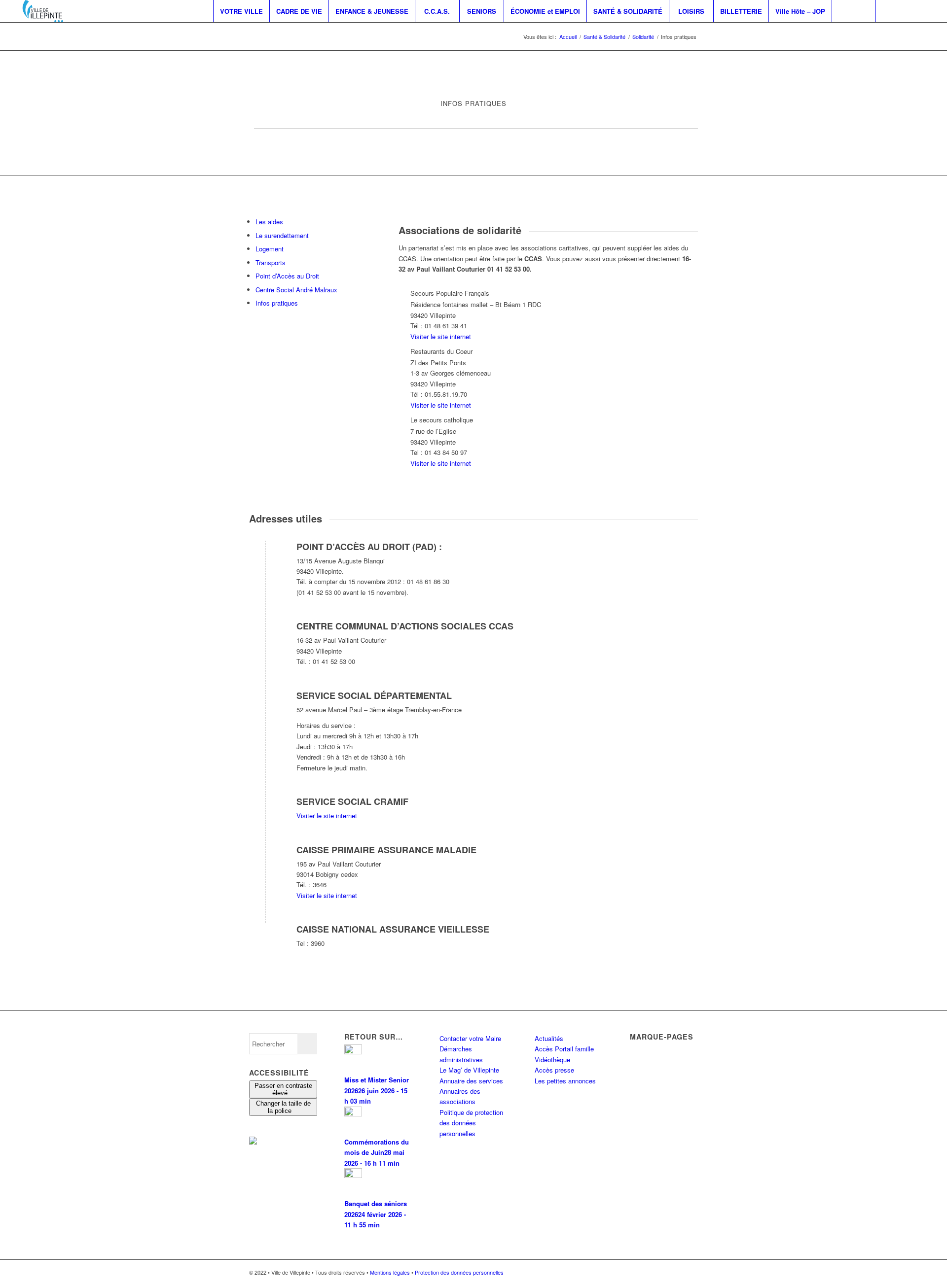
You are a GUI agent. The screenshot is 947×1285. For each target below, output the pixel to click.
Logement (269, 248)
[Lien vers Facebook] (891, 10)
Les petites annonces (565, 1080)
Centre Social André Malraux (296, 289)
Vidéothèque (552, 1059)
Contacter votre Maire (470, 1038)
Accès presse (554, 1070)
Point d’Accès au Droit (287, 275)
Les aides (269, 221)
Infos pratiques (276, 303)
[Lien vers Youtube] (920, 10)
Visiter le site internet (440, 336)
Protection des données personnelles (459, 1272)
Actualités (549, 1038)
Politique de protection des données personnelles (471, 1123)
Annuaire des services (471, 1080)
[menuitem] (241, 11)
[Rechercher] (854, 11)
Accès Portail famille (564, 1048)
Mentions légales (390, 1272)
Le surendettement (282, 235)
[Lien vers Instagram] (906, 10)
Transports (270, 262)
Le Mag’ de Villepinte (469, 1070)
